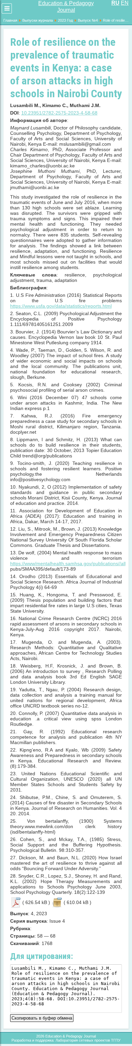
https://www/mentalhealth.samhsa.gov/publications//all (68, 563)
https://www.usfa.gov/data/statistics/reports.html (61, 306)
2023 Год (65, 20)
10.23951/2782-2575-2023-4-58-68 (59, 113)
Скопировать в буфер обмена (42, 1017)
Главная (10, 20)
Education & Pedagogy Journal (66, 6)
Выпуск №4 (88, 20)
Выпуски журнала (37, 20)
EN (125, 3)
